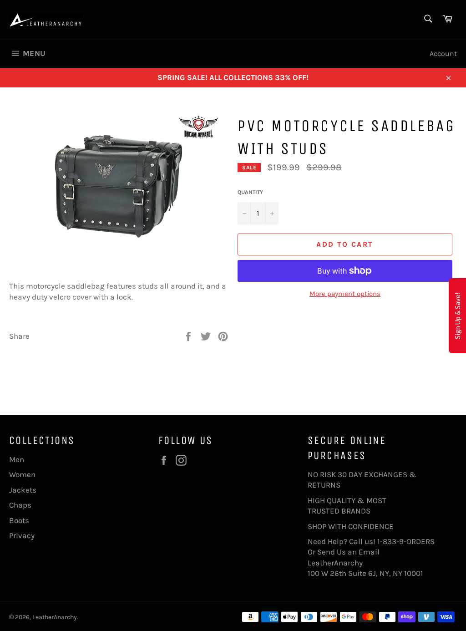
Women (22, 474)
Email (369, 551)
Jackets (22, 489)
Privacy (22, 535)
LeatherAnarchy (54, 617)
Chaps (20, 504)
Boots (19, 520)
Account (443, 53)
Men (16, 459)
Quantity (250, 192)
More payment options (344, 294)
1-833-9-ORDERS (406, 541)
